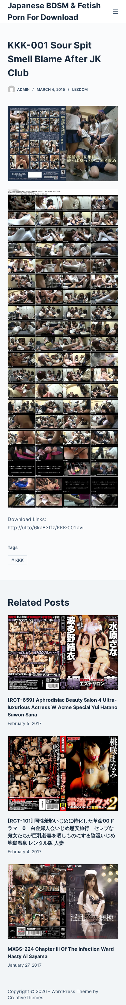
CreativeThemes (25, 997)
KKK (17, 560)
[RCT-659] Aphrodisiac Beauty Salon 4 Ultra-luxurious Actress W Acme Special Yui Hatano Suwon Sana (62, 707)
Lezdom (80, 89)
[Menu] (115, 11)
